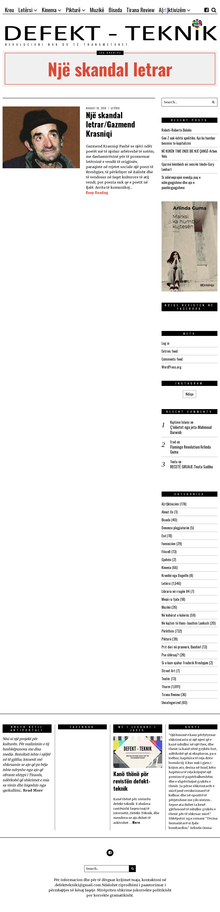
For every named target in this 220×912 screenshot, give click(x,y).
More (136, 822)
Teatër (166, 678)
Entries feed (170, 351)
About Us (167, 511)
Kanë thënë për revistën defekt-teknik (131, 780)
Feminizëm (169, 543)
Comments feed (172, 359)
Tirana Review (171, 694)
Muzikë (166, 607)
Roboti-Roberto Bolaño (176, 130)
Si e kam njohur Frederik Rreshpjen (185, 662)
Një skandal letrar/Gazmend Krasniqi (110, 124)
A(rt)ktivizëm (170, 504)
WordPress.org (171, 367)
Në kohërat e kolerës (175, 615)
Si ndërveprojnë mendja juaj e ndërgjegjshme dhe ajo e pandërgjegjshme (181, 182)
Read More (33, 790)
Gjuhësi (166, 559)
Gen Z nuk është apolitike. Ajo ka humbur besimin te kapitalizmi (188, 140)
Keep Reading (97, 192)
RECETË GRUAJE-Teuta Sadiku (191, 466)
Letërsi (115, 108)
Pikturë (166, 639)
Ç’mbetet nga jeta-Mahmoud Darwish (191, 430)
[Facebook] (206, 10)
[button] (213, 102)
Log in (165, 343)
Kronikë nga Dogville (175, 575)
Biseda (166, 519)
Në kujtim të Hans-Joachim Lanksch (185, 623)
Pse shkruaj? (170, 654)
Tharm (166, 686)
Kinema (166, 567)
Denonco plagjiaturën (175, 527)
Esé (164, 535)
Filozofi (166, 551)
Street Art (168, 670)
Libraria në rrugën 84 (176, 591)
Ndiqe (189, 394)
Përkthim (168, 631)
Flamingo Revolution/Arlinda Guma (190, 450)
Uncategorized (171, 702)
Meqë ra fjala (170, 599)
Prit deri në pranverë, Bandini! (181, 646)
